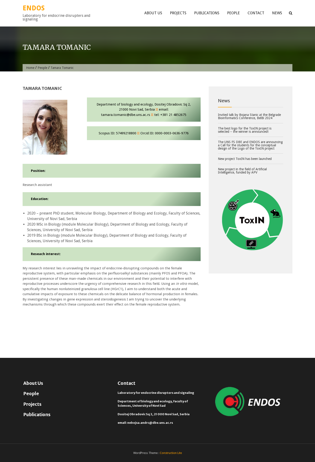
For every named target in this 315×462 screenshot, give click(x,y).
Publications (206, 13)
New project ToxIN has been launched (245, 159)
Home (30, 68)
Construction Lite (171, 453)
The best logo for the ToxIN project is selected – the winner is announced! (244, 130)
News (277, 13)
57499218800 (126, 133)
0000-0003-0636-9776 (172, 133)
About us (153, 13)
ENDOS (34, 8)
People (233, 13)
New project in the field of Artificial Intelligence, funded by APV (242, 170)
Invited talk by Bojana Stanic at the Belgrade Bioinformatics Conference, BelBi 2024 (249, 116)
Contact (256, 13)
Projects (178, 13)
